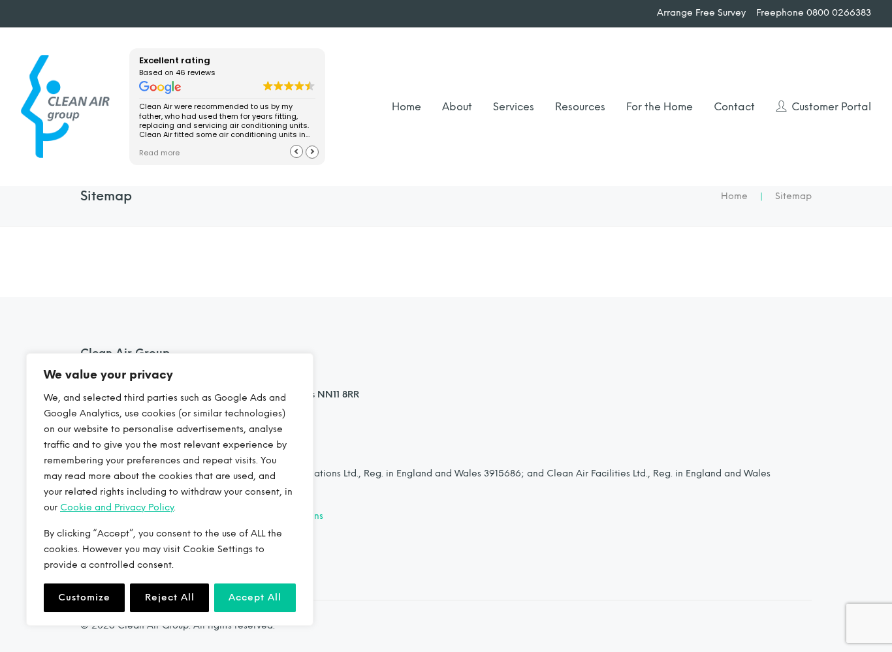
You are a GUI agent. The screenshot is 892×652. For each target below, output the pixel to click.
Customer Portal (831, 107)
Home (406, 107)
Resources (580, 107)
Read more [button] (159, 152)
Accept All (255, 597)
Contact (734, 107)
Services (513, 107)
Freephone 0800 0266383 (813, 13)
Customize (84, 597)
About (457, 107)
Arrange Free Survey (701, 13)
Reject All (170, 597)
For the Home (659, 107)
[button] (312, 151)
